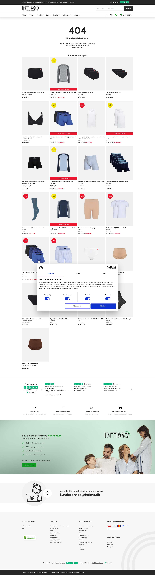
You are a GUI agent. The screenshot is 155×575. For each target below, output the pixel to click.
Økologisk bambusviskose (86, 526)
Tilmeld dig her (29, 465)
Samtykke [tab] (51, 273)
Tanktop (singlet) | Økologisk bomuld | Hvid (91, 137)
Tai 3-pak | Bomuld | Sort (113, 92)
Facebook (110, 544)
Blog (23, 528)
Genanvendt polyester (85, 542)
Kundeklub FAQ (54, 533)
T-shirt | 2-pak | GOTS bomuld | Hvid (117, 228)
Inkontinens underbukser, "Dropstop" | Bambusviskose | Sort (33, 182)
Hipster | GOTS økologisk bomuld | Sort (33, 92)
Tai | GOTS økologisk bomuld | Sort (32, 319)
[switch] (67, 298)
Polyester (81, 544)
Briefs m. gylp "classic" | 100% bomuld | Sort (91, 319)
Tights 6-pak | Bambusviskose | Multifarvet (35, 272)
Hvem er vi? (110, 542)
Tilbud (24, 15)
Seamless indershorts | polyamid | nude (90, 228)
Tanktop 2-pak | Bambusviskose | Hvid (117, 137)
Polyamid (81, 549)
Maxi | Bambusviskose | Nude (115, 272)
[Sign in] (106, 15)
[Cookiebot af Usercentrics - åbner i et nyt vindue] (108, 267)
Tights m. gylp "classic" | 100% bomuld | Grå (91, 181)
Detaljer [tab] (77, 273)
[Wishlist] (111, 15)
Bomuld (81, 540)
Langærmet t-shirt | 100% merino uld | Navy (63, 228)
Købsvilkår (53, 535)
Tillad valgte (77, 306)
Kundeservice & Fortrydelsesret (59, 526)
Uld (80, 533)
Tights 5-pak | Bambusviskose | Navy (117, 181)
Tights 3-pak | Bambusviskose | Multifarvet (63, 137)
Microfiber (82, 547)
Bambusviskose (83, 528)
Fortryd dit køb (54, 528)
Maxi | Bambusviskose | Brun (30, 363)
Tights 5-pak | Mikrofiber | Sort (59, 319)
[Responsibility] (116, 15)
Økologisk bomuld (84, 535)
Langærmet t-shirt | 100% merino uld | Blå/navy (61, 182)
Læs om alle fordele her (43, 460)
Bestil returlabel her (56, 542)
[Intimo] (30, 9)
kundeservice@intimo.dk (80, 495)
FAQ (51, 530)
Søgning (128, 8)
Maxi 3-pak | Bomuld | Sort (86, 92)
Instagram (110, 547)
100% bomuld (83, 537)
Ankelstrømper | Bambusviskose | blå (33, 228)
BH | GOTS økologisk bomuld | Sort (32, 137)
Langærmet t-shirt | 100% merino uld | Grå (63, 92)
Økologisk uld (82, 530)
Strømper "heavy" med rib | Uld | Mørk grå (118, 319)
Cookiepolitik (54, 537)
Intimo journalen (26, 526)
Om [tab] (104, 273)
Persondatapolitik (55, 540)
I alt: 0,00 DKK (126, 15)
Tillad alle (103, 306)
